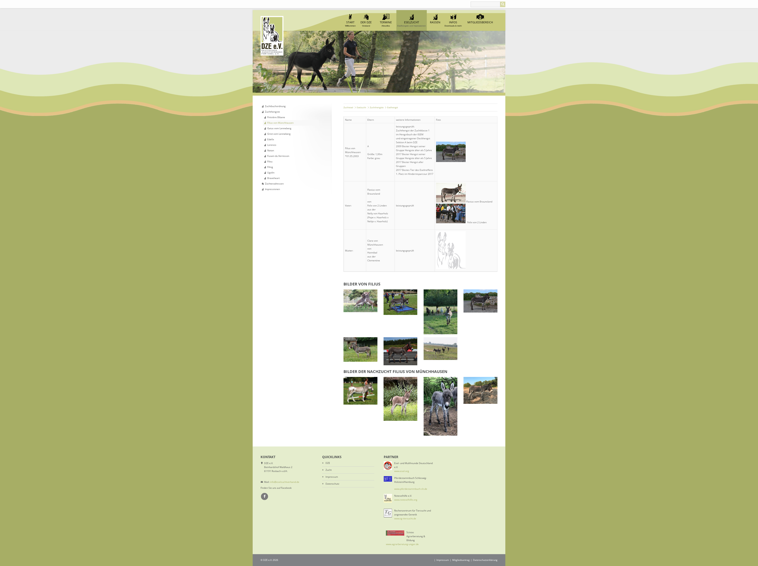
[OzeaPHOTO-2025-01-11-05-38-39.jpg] (400, 399)
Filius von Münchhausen (280, 122)
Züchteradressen (274, 183)
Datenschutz (332, 483)
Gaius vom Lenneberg (279, 128)
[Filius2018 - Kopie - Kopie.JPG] (360, 349)
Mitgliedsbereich (480, 22)
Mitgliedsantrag (461, 560)
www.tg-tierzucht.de (405, 518)
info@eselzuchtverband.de (284, 482)
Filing (270, 167)
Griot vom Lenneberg (279, 134)
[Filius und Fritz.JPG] (360, 300)
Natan (270, 150)
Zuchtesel (348, 107)
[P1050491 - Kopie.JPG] (360, 391)
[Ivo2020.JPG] (480, 390)
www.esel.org (401, 471)
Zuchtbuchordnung (275, 106)
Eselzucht (411, 23)
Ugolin (270, 172)
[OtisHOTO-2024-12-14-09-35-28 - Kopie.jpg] (441, 406)
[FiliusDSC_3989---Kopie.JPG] (441, 311)
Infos (453, 23)
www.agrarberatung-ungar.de (402, 544)
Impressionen (272, 189)
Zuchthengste (272, 111)
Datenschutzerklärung (485, 560)
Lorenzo (271, 145)
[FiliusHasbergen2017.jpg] (400, 302)
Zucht (329, 470)
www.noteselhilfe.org (405, 499)
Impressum (332, 476)
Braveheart (273, 178)
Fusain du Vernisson (278, 156)
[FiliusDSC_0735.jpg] (480, 301)
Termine (386, 23)
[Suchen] (502, 4)
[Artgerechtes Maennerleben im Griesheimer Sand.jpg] (441, 348)
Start (350, 23)
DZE (328, 463)
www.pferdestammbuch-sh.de (410, 489)
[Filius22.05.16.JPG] (400, 351)
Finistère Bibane (276, 117)
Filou (269, 161)
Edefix (270, 139)
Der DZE (366, 23)
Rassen (435, 22)
